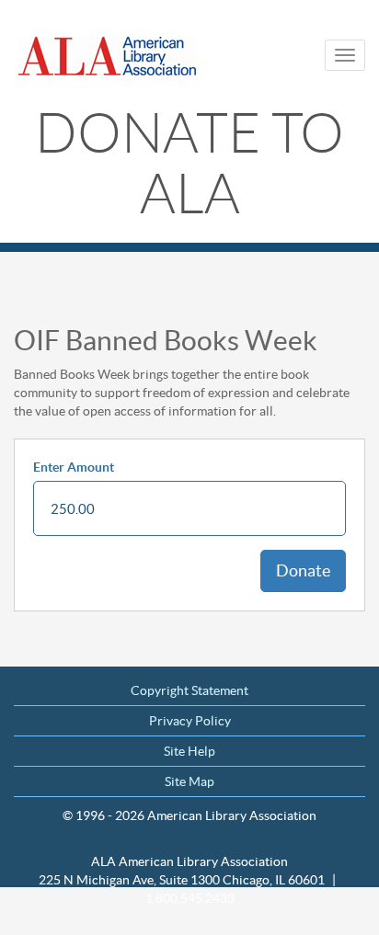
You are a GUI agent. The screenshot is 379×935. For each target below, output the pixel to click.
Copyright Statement (189, 690)
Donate (303, 570)
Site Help (189, 751)
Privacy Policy (190, 720)
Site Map (189, 781)
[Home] (110, 56)
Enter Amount (73, 467)
